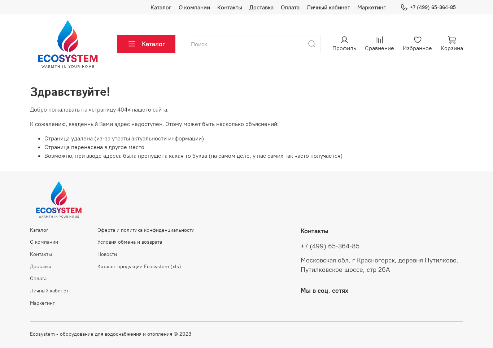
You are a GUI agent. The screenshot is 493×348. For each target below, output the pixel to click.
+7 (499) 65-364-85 (433, 7)
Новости (107, 254)
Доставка (261, 7)
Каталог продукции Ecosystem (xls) (139, 266)
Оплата (290, 7)
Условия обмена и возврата (129, 242)
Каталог (160, 7)
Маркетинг (371, 7)
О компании (194, 7)
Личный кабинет (328, 7)
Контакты (229, 7)
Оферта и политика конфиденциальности (146, 230)
